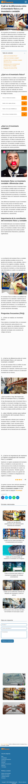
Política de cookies (5, 774)
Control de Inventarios (6, 759)
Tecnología (3, 766)
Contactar (3, 777)
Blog (2, 756)
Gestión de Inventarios (6, 763)
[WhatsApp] (14, 497)
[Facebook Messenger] (6, 497)
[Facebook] (2, 497)
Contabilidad (4, 757)
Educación (3, 760)
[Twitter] (10, 497)
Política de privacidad (6, 773)
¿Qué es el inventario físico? (10, 55)
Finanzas (3, 762)
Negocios (3, 765)
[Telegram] (17, 497)
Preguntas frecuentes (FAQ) (10, 68)
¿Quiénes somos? (5, 776)
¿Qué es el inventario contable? (11, 58)
